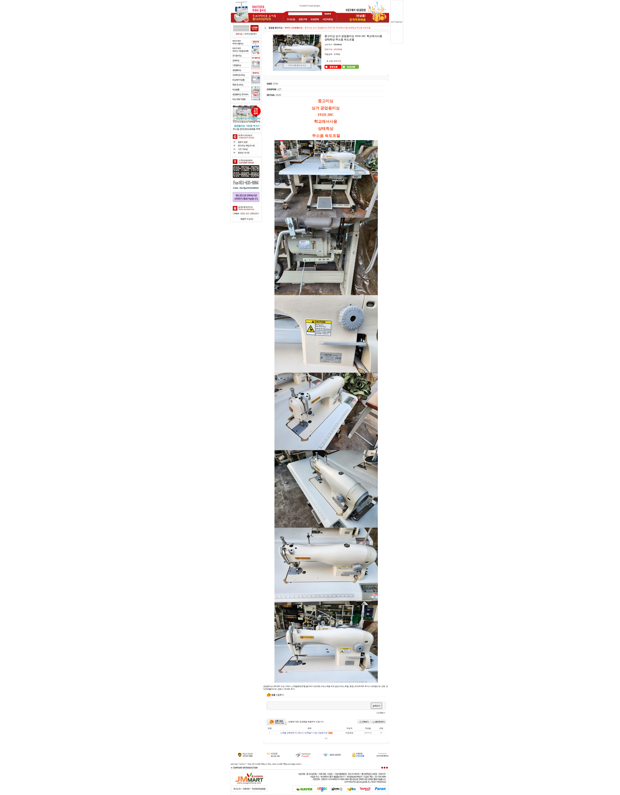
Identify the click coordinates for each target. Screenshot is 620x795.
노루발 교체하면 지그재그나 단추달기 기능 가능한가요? (304, 733)
